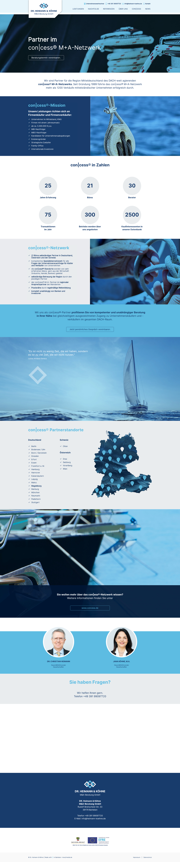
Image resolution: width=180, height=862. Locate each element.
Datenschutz (148, 857)
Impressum (136, 857)
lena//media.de (67, 857)
